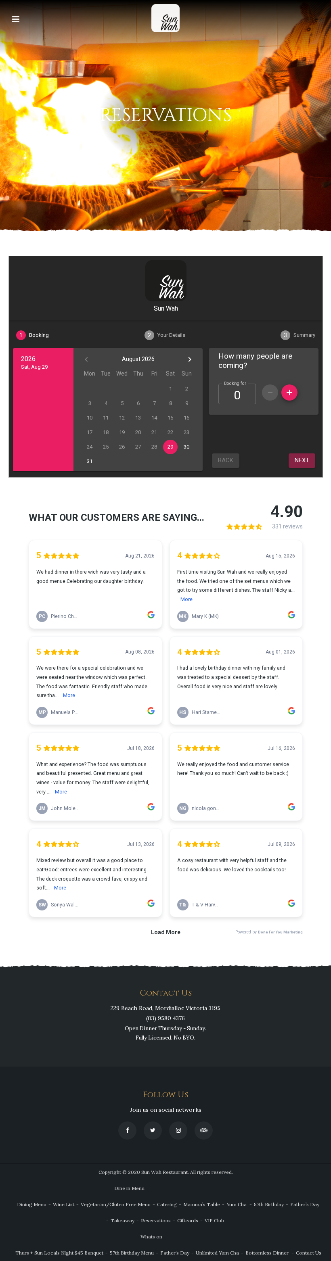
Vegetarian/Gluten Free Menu (116, 1204)
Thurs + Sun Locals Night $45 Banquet (59, 1253)
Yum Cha (236, 1204)
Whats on (151, 1237)
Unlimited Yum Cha (217, 1253)
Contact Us (308, 1253)
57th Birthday (269, 1204)
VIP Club (214, 1220)
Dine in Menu (129, 1188)
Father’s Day (304, 1204)
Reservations (156, 1220)
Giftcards (187, 1220)
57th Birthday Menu (132, 1253)
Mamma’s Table (201, 1204)
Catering (167, 1204)
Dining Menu (31, 1204)
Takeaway (122, 1220)
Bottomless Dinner (267, 1253)
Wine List (63, 1204)
